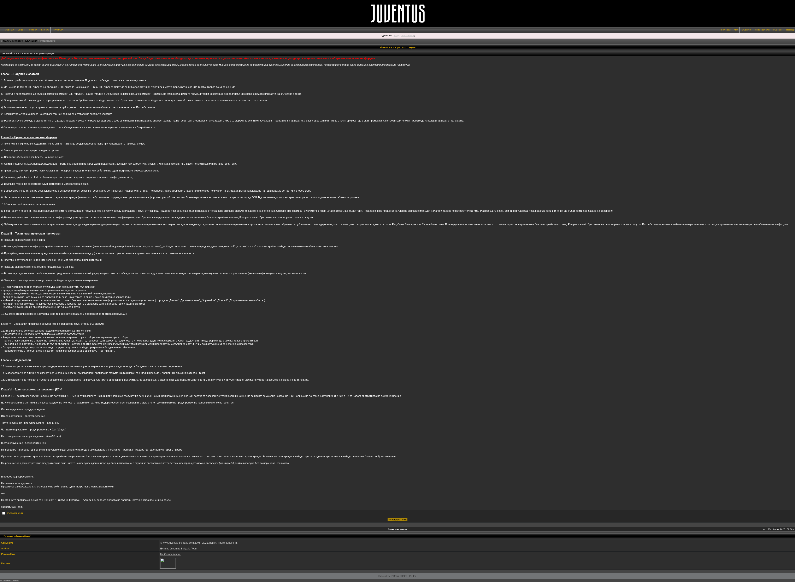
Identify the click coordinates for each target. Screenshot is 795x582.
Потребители (762, 30)
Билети (45, 30)
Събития (747, 30)
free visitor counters (9, 581)
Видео (21, 30)
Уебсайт (9, 30)
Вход (396, 35)
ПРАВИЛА (58, 30)
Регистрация (407, 35)
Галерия (726, 30)
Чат (736, 30)
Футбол (33, 30)
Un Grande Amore (170, 554)
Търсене (778, 30)
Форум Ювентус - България (20, 41)
